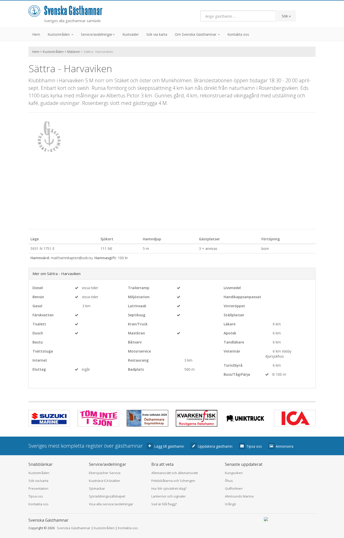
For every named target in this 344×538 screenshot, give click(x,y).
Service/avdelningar (96, 34)
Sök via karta (156, 34)
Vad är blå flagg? (164, 504)
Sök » (286, 15)
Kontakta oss (238, 34)
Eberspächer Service (105, 473)
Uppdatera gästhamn (215, 446)
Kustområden (59, 34)
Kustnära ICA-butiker (104, 480)
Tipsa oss (254, 446)
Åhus (229, 480)
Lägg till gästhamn (169, 446)
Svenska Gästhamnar (73, 528)
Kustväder (130, 34)
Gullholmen (234, 488)
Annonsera (284, 446)
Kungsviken (234, 473)
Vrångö (230, 504)
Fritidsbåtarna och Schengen (173, 480)
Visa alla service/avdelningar (111, 504)
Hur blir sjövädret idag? (169, 488)
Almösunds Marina (239, 496)
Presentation (38, 488)
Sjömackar (97, 488)
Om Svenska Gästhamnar (196, 34)
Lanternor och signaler (168, 496)
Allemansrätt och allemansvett (174, 473)
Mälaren (73, 51)
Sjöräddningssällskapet (107, 496)
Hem (36, 34)
